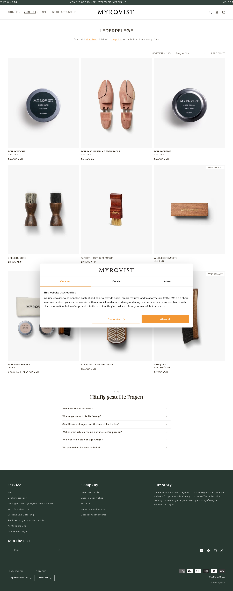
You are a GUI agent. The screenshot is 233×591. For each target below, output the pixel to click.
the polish (116, 39)
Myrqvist (221, 583)
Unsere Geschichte (92, 498)
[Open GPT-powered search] (210, 12)
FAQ (10, 492)
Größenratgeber (17, 498)
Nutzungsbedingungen (94, 509)
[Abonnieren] (59, 550)
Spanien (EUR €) (19, 578)
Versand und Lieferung (21, 515)
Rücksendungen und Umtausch (26, 520)
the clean (91, 39)
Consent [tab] (65, 281)
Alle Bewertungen (18, 531)
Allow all (165, 319)
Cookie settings (217, 577)
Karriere (85, 503)
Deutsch (43, 578)
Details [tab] (116, 281)
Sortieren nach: (162, 53)
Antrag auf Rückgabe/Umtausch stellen (31, 503)
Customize (114, 319)
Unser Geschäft (90, 492)
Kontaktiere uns (17, 526)
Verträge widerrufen (19, 509)
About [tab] (167, 281)
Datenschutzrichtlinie (93, 515)
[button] (15, 12)
